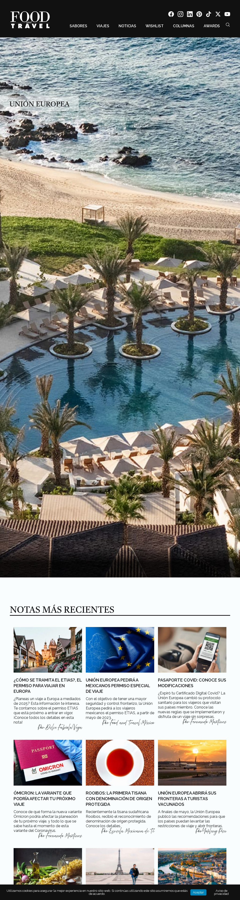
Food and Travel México (132, 723)
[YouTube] (227, 15)
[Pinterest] (199, 15)
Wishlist (155, 26)
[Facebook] (171, 15)
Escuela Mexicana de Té (131, 831)
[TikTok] (208, 15)
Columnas (183, 26)
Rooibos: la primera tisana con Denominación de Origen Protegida (119, 799)
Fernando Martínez (208, 722)
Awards (212, 26)
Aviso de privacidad (221, 892)
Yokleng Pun (214, 831)
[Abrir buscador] (227, 24)
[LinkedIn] (190, 15)
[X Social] (218, 15)
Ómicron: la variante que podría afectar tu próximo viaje (44, 799)
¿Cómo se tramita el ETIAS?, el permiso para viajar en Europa (48, 686)
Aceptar (198, 892)
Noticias (127, 26)
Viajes (103, 26)
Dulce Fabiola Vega (64, 727)
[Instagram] (180, 15)
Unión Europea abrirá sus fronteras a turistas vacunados (187, 799)
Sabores (78, 26)
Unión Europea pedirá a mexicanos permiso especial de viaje (118, 686)
